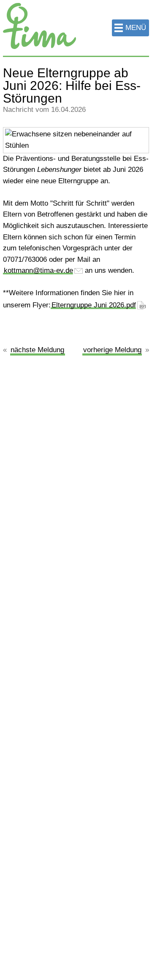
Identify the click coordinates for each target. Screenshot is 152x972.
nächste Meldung (37, 350)
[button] (130, 27)
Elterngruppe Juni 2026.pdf (94, 305)
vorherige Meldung (112, 350)
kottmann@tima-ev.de (38, 270)
